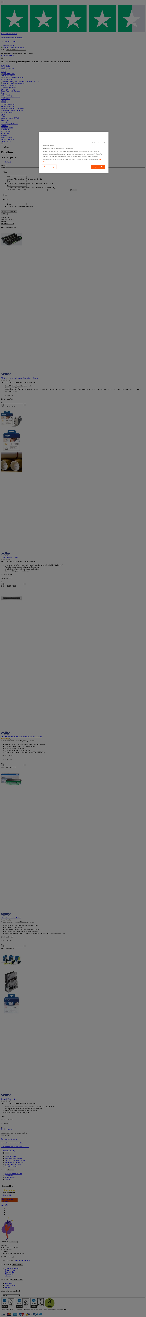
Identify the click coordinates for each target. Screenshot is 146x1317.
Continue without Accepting (99, 142)
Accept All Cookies (98, 167)
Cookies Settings (49, 167)
